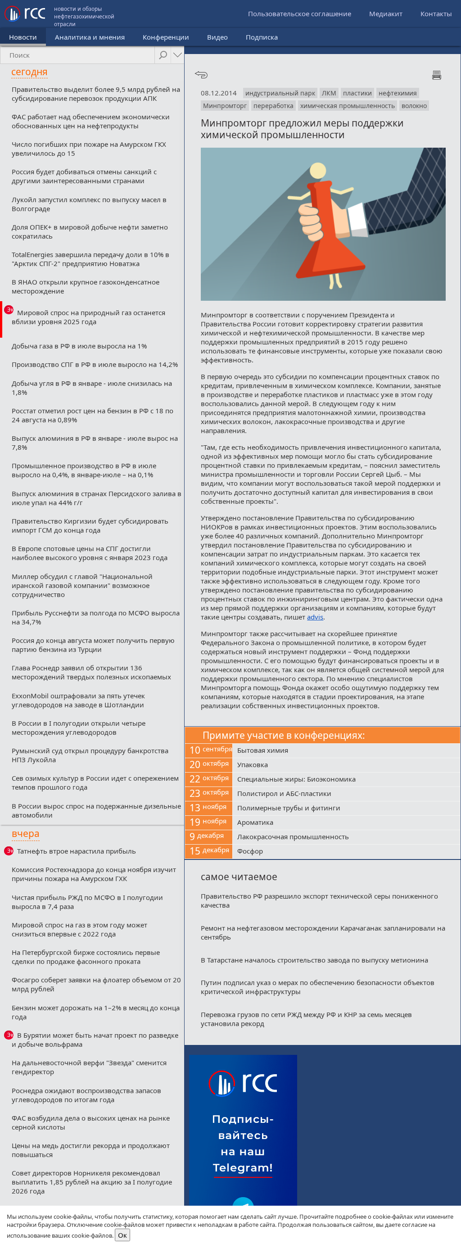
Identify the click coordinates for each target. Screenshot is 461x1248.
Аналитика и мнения (90, 36)
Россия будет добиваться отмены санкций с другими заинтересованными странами (84, 176)
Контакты (436, 13)
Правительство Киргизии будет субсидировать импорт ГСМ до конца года (90, 525)
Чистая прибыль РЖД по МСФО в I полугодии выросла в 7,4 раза (87, 902)
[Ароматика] (346, 823)
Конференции (166, 36)
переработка (273, 105)
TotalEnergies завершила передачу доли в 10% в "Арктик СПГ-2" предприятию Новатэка (90, 259)
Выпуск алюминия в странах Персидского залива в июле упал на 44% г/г (96, 498)
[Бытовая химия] (346, 751)
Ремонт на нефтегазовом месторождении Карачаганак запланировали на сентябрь (323, 932)
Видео (217, 36)
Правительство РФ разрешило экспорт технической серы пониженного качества (319, 900)
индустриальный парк (280, 93)
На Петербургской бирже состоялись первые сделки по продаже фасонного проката (86, 957)
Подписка (262, 36)
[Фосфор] (346, 852)
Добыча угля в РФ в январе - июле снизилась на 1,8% (92, 388)
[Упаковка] (346, 765)
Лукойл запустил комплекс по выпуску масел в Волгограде (89, 204)
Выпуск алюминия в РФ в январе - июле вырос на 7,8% (95, 443)
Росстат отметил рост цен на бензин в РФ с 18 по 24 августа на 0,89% (92, 415)
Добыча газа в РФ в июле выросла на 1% (79, 345)
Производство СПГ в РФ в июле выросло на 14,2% (95, 364)
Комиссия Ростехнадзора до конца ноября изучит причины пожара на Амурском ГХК (94, 874)
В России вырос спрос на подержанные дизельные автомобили (96, 810)
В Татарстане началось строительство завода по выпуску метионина (314, 959)
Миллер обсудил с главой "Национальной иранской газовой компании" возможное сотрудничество (82, 585)
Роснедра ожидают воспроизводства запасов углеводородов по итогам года (86, 1095)
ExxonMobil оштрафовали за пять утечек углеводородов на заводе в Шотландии (78, 700)
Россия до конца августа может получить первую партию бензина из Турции (93, 645)
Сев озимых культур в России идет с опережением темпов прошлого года (95, 782)
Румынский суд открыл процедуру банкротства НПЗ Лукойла (90, 755)
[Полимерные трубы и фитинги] (346, 808)
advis (315, 616)
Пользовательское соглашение (299, 13)
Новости (23, 36)
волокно (414, 105)
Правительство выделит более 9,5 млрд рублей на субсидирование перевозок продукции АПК (96, 94)
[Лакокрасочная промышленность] (346, 837)
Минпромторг (225, 105)
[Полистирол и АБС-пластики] (346, 794)
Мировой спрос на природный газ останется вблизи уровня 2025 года (88, 317)
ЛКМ (329, 93)
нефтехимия (398, 93)
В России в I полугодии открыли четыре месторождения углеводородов (78, 728)
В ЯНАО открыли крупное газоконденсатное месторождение (85, 286)
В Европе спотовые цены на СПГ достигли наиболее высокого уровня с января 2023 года (89, 553)
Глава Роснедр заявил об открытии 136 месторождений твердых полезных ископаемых (91, 672)
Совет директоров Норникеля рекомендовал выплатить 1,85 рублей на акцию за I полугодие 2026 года (92, 1181)
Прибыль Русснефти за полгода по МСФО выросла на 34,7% (96, 617)
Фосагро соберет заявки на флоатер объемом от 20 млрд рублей (96, 984)
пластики (357, 93)
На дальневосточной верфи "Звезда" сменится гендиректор (89, 1067)
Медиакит (385, 13)
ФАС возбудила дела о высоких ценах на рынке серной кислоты (91, 1122)
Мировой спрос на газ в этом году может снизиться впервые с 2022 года (79, 929)
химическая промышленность (347, 105)
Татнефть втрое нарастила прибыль (76, 850)
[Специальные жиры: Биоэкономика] (346, 780)
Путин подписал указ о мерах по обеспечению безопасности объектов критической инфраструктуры (317, 987)
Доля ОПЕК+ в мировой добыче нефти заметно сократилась (90, 231)
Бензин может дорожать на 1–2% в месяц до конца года (96, 1012)
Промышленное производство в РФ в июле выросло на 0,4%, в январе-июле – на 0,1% (84, 470)
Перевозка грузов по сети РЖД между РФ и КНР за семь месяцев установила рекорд (306, 1019)
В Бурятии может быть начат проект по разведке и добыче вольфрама (95, 1040)
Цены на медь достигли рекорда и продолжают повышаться (91, 1150)
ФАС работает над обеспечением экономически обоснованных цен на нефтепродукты (91, 121)
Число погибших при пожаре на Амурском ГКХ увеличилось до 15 (89, 149)
